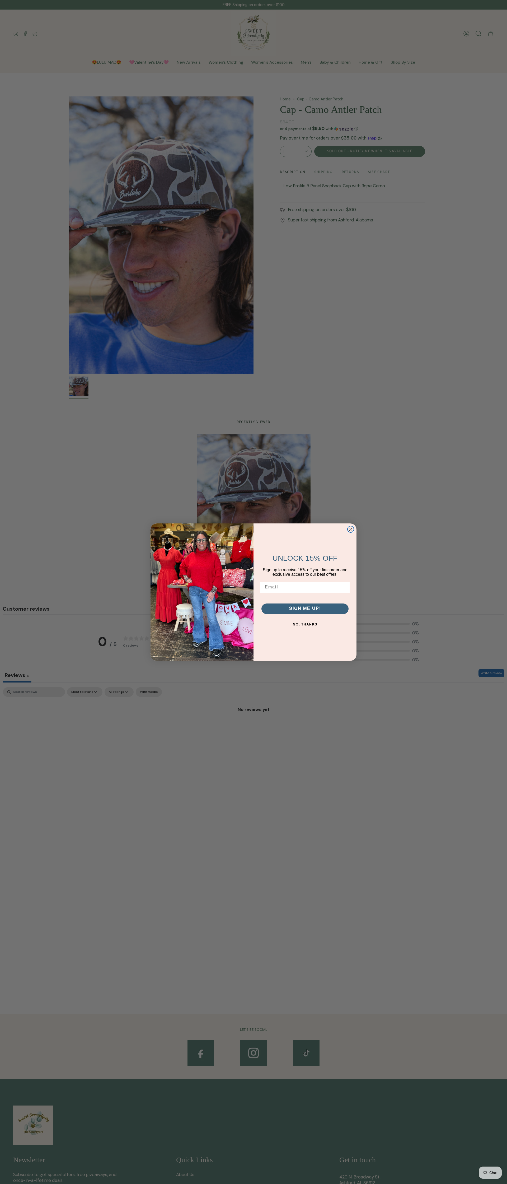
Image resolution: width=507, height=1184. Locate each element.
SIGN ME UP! (305, 609)
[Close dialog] (351, 529)
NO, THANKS (305, 624)
